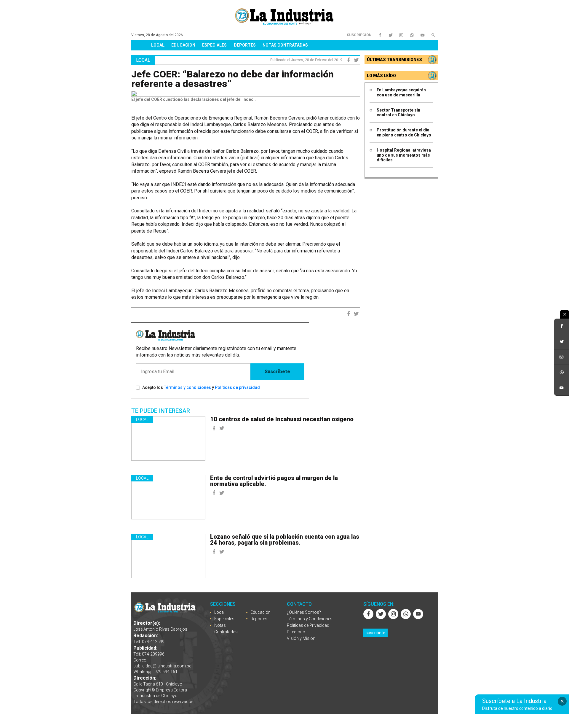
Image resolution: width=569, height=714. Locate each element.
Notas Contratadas (285, 45)
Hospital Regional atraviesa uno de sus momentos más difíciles (404, 155)
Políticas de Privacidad (308, 625)
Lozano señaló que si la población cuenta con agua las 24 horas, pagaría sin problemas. (284, 539)
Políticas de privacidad (237, 387)
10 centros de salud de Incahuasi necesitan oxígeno (282, 419)
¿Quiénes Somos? (304, 612)
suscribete (375, 632)
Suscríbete (277, 371)
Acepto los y (201, 387)
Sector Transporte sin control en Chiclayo (398, 112)
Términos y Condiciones (310, 618)
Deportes (245, 45)
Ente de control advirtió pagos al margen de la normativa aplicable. (274, 480)
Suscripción (359, 35)
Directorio (296, 631)
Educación (183, 45)
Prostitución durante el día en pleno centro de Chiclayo (404, 132)
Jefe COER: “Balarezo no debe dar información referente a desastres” (232, 79)
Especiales (214, 45)
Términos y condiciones (187, 387)
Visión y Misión (301, 638)
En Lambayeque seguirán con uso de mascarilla (401, 92)
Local (157, 45)
